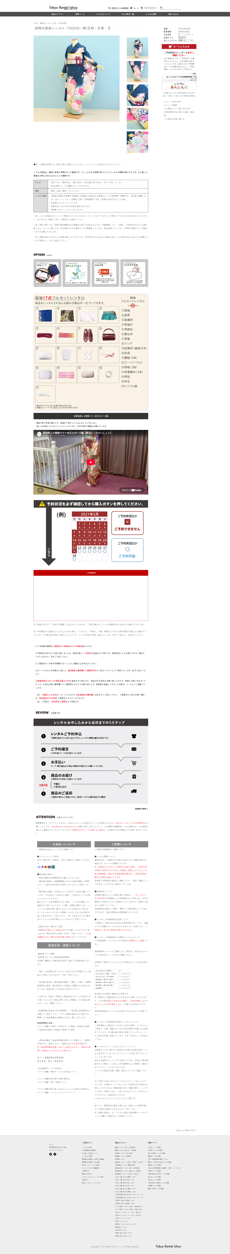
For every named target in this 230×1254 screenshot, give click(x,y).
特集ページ (79, 14)
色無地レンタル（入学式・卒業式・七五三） (129, 1162)
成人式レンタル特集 (154, 1177)
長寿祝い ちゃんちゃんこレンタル (126, 1224)
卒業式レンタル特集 (154, 1171)
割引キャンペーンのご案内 (90, 1165)
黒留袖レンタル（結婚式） (123, 1156)
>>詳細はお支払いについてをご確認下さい (55, 849)
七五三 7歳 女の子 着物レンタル (125, 1177)
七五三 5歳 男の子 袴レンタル (124, 1185)
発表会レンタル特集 (154, 1165)
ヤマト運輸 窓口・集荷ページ (52, 1082)
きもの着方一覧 (127, 14)
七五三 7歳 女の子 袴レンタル (124, 1180)
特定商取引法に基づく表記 (57, 1147)
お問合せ (85, 1180)
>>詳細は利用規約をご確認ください (110, 849)
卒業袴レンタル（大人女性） (124, 1153)
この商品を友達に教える (174, 119)
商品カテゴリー (58, 14)
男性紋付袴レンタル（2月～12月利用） (127, 1168)
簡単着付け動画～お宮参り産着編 (93, 1159)
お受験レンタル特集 (154, 1185)
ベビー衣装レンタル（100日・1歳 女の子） (129, 1209)
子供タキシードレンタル (123, 1218)
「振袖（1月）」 (53, 219)
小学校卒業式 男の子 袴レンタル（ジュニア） (129, 1194)
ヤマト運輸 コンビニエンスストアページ (57, 1092)
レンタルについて (103, 14)
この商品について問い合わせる (177, 109)
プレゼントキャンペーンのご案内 (93, 1177)
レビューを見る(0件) (172, 102)
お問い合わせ (173, 14)
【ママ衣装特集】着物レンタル (158, 1159)
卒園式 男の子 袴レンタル (123, 1233)
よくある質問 (151, 14)
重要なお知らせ (87, 1174)
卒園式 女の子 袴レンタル (123, 1236)
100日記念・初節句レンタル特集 (158, 1183)
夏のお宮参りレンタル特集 (156, 1153)
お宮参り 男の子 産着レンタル (125, 1200)
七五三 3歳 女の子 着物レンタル (125, 1188)
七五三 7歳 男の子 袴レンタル (124, 1183)
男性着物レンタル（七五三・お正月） (127, 1174)
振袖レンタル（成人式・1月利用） (126, 1150)
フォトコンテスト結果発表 (90, 1168)
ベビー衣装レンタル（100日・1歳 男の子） (129, 1206)
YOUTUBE (81, 426)
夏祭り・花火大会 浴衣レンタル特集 (159, 1162)
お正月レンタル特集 (154, 1180)
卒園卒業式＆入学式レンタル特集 (158, 1174)
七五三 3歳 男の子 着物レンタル (125, 1191)
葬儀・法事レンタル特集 (156, 1188)
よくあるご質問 (87, 1156)
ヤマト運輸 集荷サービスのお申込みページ (58, 1072)
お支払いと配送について (90, 1153)
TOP (36, 23)
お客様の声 (85, 1171)
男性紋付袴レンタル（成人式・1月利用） (128, 1171)
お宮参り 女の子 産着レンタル (125, 1203)
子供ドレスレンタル (121, 1221)
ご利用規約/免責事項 (89, 1150)
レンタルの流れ (87, 1147)
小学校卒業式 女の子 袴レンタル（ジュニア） (129, 1197)
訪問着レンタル (120, 1159)
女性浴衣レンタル (120, 1230)
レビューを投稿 (170, 105)
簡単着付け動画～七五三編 (90, 1162)
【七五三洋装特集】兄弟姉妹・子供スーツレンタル (164, 1168)
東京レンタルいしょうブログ (91, 1183)
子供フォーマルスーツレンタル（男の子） (128, 1212)
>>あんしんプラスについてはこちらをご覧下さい (116, 1098)
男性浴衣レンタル (120, 1227)
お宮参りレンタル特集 (155, 1150)
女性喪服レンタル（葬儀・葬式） (125, 1165)
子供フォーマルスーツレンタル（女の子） (128, 1215)
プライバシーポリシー (56, 1150)
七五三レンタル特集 (154, 1147)
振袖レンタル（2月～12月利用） (54, 23)
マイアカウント (150, 8)
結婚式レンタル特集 (154, 1156)
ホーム (51, 1144)
